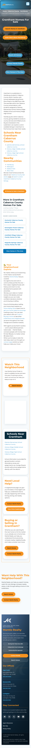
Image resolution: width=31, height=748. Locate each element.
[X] (14, 716)
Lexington (6, 693)
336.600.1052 (7, 700)
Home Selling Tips (9, 308)
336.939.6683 (7, 676)
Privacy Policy (7, 728)
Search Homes (15, 660)
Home (5, 11)
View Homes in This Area (14, 251)
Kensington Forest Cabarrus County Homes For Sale (14, 228)
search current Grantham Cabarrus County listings (13, 179)
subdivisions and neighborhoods (14, 318)
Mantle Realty (13, 277)
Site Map (5, 726)
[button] (27, 3)
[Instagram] (9, 716)
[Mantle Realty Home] (8, 620)
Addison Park (11, 168)
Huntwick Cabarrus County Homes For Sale (14, 221)
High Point (6, 670)
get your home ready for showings (15, 310)
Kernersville (7, 682)
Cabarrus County (13, 11)
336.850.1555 (7, 688)
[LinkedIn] (23, 716)
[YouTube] (18, 716)
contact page (8, 342)
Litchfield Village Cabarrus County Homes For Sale (13, 236)
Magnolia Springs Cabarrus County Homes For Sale (14, 243)
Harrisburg (24, 11)
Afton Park (10, 171)
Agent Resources (8, 723)
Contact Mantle (15, 655)
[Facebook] (5, 716)
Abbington (10, 166)
